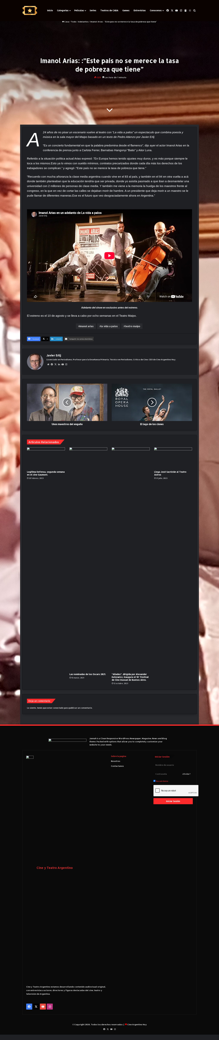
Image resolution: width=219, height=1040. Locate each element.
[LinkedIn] (59, 364)
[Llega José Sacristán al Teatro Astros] (173, 458)
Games (125, 10)
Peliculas (79, 10)
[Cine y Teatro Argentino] (29, 10)
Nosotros (115, 761)
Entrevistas (140, 10)
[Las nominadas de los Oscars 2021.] (88, 559)
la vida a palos (109, 326)
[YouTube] (62, 364)
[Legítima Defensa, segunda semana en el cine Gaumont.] (46, 458)
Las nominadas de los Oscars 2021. (87, 674)
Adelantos (83, 21)
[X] (55, 364)
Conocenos (156, 10)
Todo (73, 21)
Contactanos (117, 766)
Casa (66, 21)
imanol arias (86, 326)
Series (93, 10)
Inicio (50, 10)
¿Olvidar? (186, 774)
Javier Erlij (53, 355)
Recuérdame (161, 781)
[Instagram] (66, 364)
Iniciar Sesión (173, 801)
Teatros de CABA (109, 10)
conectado (58, 708)
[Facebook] (52, 364)
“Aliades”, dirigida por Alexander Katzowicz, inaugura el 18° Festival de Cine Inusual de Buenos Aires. (130, 677)
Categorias (63, 10)
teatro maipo (132, 326)
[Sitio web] (48, 364)
